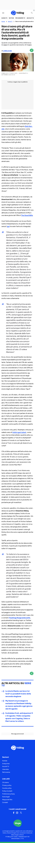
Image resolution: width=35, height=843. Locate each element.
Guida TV (4, 18)
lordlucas (7, 51)
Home (3, 21)
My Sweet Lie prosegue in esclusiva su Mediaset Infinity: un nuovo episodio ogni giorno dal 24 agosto (18, 705)
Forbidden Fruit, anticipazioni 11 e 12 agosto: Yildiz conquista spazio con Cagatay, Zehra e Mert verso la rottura (19, 717)
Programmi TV (20, 18)
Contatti (5, 802)
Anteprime (6, 763)
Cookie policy (6, 788)
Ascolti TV (30, 18)
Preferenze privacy (8, 794)
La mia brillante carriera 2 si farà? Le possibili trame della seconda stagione (18, 693)
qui (8, 226)
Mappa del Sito (7, 799)
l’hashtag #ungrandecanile (19, 618)
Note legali (6, 797)
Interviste (5, 769)
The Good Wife (27, 215)
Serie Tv (10, 21)
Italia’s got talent (19, 432)
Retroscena (6, 772)
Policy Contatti (7, 791)
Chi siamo (5, 782)
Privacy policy (6, 785)
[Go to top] (31, 837)
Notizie (11, 18)
